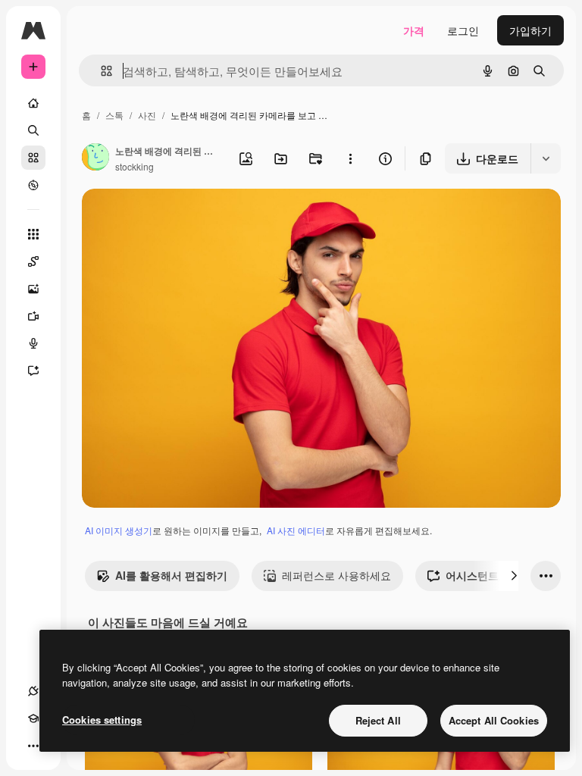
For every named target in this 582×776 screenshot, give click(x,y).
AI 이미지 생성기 (118, 530)
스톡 (114, 114)
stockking (134, 166)
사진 (147, 114)
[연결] (33, 691)
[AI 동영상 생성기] (33, 316)
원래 (169, 218)
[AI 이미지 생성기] (33, 289)
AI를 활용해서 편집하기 (171, 575)
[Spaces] (33, 261)
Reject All (378, 720)
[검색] (33, 130)
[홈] (33, 103)
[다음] (513, 576)
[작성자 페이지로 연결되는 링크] (95, 158)
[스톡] (33, 158)
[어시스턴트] (33, 370)
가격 (413, 30)
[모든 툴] (33, 234)
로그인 (463, 30)
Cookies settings (102, 719)
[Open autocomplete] (100, 71)
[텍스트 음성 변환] (33, 343)
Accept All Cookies (494, 720)
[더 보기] (33, 746)
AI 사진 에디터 (296, 530)
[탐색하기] (33, 185)
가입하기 (530, 30)
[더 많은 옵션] (350, 158)
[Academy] (33, 718)
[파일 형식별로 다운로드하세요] (545, 158)
